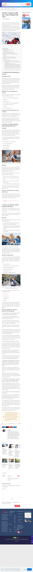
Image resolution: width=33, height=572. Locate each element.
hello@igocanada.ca (18, 1)
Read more (25, 569)
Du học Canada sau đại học (14, 25)
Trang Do (9, 430)
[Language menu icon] (25, 4)
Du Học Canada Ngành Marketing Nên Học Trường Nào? (11, 452)
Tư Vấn (28, 4)
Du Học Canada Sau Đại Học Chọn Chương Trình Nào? (9, 9)
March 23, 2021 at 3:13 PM (10, 477)
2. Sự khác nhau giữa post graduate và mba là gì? (10, 63)
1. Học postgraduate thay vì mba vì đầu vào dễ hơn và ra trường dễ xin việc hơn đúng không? (12, 62)
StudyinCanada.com (6, 295)
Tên (3, 498)
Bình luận (3, 488)
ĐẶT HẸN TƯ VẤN (11, 419)
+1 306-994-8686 (11, 1)
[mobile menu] (21, 4)
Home (2, 8)
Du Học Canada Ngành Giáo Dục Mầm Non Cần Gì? (11, 467)
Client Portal (20, 522)
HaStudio (26, 539)
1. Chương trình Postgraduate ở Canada (7, 49)
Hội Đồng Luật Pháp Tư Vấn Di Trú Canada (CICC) (20, 528)
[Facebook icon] (27, 1)
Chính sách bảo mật (20, 517)
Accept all (29, 569)
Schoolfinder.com (5, 293)
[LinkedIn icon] (17, 541)
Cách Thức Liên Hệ (20, 514)
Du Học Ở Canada (7, 8)
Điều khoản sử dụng (20, 520)
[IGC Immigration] (6, 4)
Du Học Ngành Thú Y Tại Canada (4, 465)
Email (12, 498)
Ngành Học (13, 8)
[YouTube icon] (28, 1)
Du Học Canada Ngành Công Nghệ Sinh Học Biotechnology (4, 451)
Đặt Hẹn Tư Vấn (5, 423)
